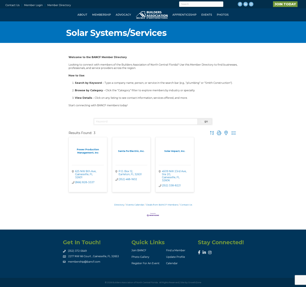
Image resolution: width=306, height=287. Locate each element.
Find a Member (175, 250)
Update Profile (175, 256)
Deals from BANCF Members (162, 204)
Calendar (172, 263)
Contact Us (12, 5)
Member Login (33, 5)
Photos (223, 14)
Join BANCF (138, 250)
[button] (211, 133)
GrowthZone (194, 282)
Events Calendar (135, 204)
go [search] (206, 121)
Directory (119, 204)
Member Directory (59, 5)
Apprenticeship (184, 14)
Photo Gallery (140, 256)
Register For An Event (145, 263)
